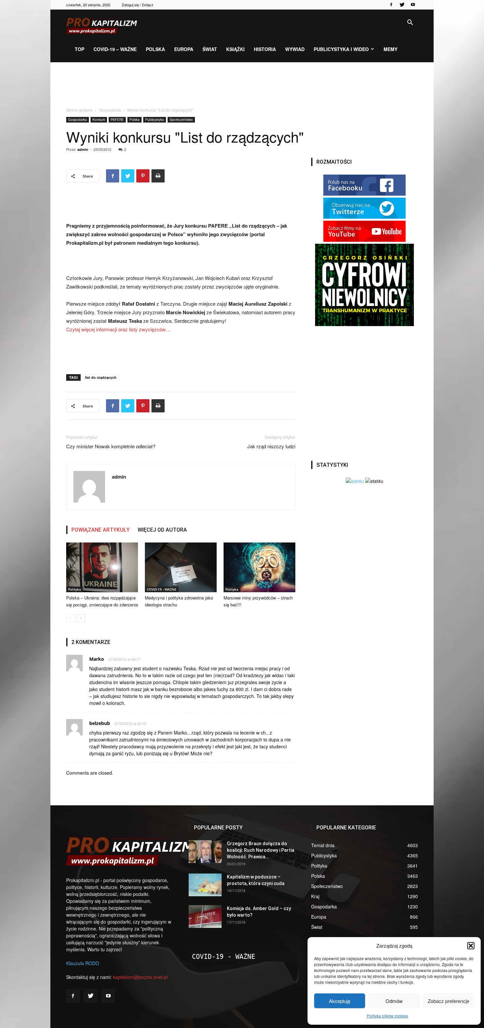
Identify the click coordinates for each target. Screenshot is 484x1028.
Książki (235, 49)
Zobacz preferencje (448, 1000)
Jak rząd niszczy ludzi (271, 446)
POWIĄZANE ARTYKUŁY (100, 530)
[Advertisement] (242, 85)
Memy (390, 49)
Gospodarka (110, 110)
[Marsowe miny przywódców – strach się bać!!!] (259, 567)
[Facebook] (391, 4)
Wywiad (295, 49)
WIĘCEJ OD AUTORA (162, 530)
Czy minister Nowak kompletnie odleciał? (110, 446)
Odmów (394, 1000)
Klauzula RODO (82, 963)
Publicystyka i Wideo (341, 49)
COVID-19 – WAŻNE (115, 49)
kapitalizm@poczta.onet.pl (140, 977)
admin (82, 149)
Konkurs (99, 119)
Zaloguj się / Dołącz (137, 4)
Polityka (74, 589)
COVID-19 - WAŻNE (161, 589)
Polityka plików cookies (387, 1015)
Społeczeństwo (181, 119)
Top (79, 49)
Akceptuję (339, 1000)
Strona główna (79, 110)
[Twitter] (402, 4)
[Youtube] (413, 4)
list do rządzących (101, 377)
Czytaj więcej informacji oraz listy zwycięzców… (118, 329)
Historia (265, 49)
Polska (155, 49)
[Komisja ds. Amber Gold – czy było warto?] (205, 916)
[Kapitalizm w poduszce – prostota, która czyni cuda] (205, 885)
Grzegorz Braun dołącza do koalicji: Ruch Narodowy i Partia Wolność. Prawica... (260, 850)
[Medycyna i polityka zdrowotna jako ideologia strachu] (181, 567)
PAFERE (117, 119)
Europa (183, 49)
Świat (209, 49)
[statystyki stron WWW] (355, 481)
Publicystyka (154, 119)
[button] (471, 945)
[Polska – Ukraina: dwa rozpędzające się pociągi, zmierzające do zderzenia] (102, 567)
